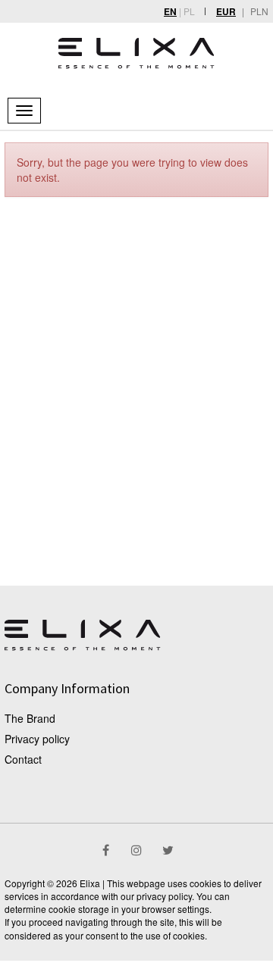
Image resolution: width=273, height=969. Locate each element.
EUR (226, 11)
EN (170, 11)
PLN (259, 11)
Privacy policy (37, 738)
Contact (23, 759)
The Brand (30, 718)
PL (189, 11)
